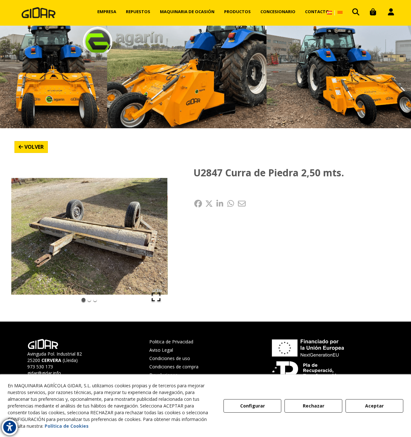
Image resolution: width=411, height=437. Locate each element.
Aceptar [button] (374, 406)
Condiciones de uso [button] (169, 358)
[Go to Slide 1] (83, 300)
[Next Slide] (153, 236)
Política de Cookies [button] (67, 426)
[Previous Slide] (25, 236)
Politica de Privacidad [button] (171, 342)
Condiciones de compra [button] (173, 367)
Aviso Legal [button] (161, 350)
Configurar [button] (252, 406)
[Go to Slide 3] (95, 299)
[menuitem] (106, 12)
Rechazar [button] (313, 406)
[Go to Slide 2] (89, 299)
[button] (39, 12)
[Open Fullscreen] (156, 296)
